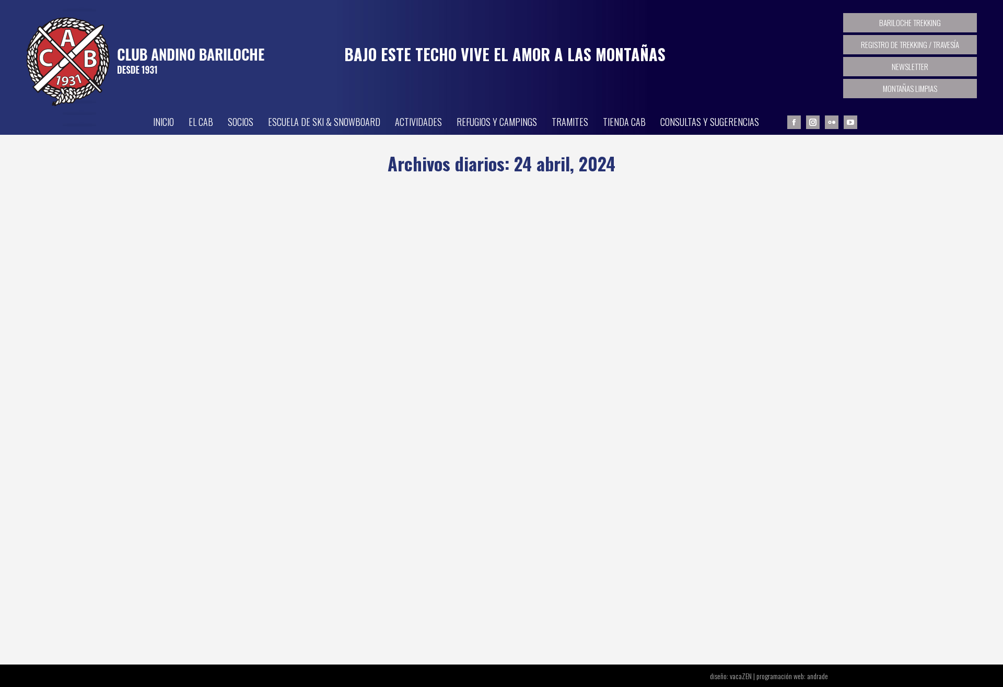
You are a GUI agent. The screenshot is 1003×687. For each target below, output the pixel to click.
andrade (817, 675)
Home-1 (235, 592)
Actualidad (204, 592)
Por (276, 593)
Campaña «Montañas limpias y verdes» (289, 573)
